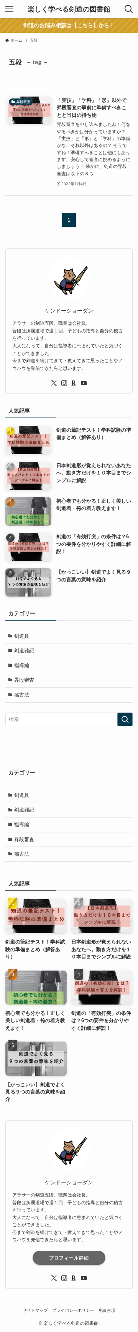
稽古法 (21, 695)
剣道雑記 (24, 650)
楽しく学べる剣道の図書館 (69, 9)
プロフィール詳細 (69, 1258)
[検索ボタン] (129, 9)
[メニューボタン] (9, 9)
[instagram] (64, 383)
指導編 (21, 665)
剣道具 (21, 636)
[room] (74, 383)
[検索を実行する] (125, 719)
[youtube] (84, 383)
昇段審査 (24, 680)
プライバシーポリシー (73, 1310)
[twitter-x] (54, 383)
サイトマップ (35, 1310)
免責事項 (107, 1310)
